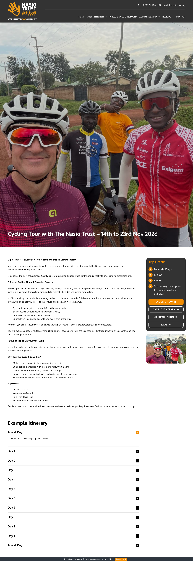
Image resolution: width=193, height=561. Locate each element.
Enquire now (85, 406)
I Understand (121, 559)
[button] (73, 432)
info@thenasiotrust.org (174, 5)
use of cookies (107, 559)
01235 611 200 (149, 5)
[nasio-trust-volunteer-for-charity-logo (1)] (22, 3)
